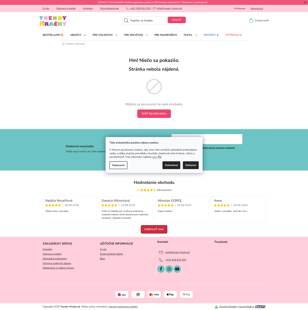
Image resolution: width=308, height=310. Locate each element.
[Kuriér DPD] (122, 294)
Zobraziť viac (154, 229)
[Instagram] (169, 269)
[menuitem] (53, 34)
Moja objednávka (109, 8)
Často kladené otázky (111, 254)
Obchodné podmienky (55, 258)
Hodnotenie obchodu (154, 182)
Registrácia (257, 8)
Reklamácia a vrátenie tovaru (58, 268)
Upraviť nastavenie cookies (123, 306)
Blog (102, 258)
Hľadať (176, 19)
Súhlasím (190, 165)
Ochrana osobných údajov (57, 263)
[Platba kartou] (154, 294)
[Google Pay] (186, 294)
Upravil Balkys (246, 306)
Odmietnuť (171, 165)
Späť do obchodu (154, 113)
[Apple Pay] (170, 294)
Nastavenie (118, 165)
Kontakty (88, 8)
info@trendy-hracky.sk (169, 8)
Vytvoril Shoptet (228, 306)
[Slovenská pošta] (138, 294)
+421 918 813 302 (140, 8)
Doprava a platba (66, 8)
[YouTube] (177, 269)
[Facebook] (161, 269)
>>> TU (156, 157)
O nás (46, 8)
